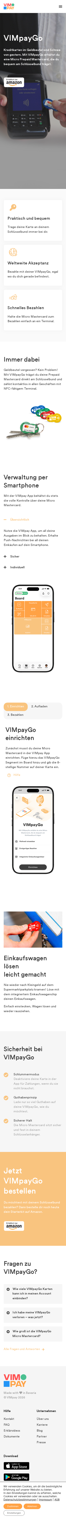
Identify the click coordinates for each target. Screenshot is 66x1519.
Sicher (14, 557)
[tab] (16, 707)
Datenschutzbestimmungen (19, 1499)
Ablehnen (32, 1506)
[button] (60, 6)
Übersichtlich (19, 520)
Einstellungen (14, 1512)
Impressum (45, 1499)
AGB (57, 1499)
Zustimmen (13, 1506)
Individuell (17, 567)
